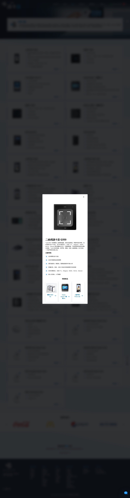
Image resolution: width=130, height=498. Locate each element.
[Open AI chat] (125, 493)
